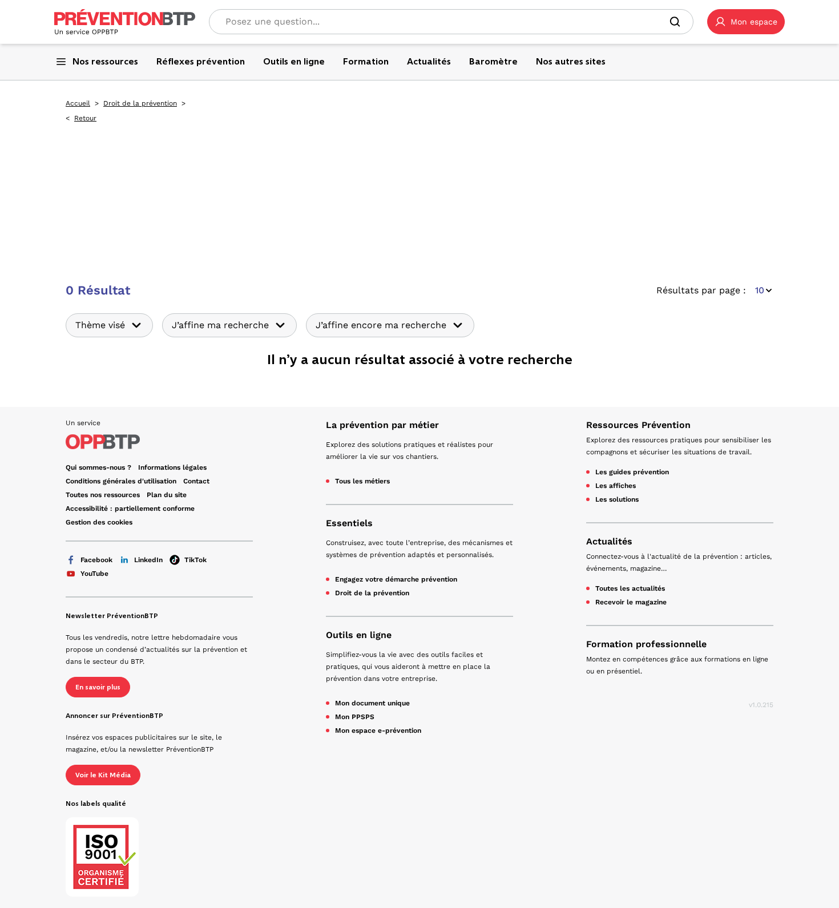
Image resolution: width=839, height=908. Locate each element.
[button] (746, 21)
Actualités (609, 541)
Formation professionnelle (646, 644)
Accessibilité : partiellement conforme (130, 508)
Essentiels (349, 523)
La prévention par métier (382, 424)
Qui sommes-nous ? (98, 467)
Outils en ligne (359, 634)
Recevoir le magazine (631, 602)
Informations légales (172, 467)
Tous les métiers (362, 481)
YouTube (94, 574)
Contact (196, 481)
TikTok (195, 560)
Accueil (78, 103)
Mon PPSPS (354, 717)
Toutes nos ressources (103, 495)
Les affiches (615, 486)
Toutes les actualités (630, 588)
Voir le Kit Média (103, 775)
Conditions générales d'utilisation (121, 481)
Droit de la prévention (140, 103)
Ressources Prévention (638, 424)
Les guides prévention (632, 472)
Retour (85, 118)
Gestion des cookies (99, 522)
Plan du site (167, 495)
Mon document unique (372, 703)
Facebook (96, 560)
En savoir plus (97, 687)
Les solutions (617, 499)
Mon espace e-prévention (378, 731)
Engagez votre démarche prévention (396, 579)
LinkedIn (148, 560)
